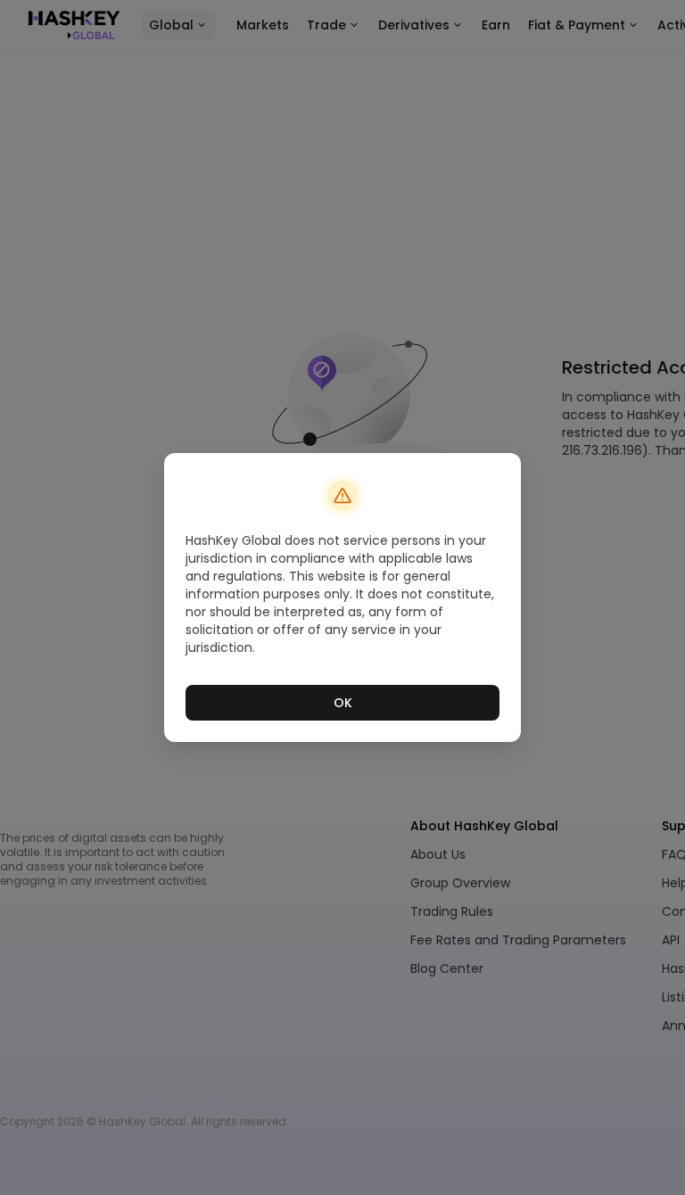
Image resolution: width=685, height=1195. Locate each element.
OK (343, 703)
